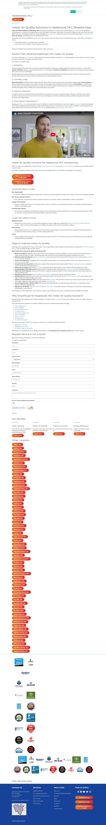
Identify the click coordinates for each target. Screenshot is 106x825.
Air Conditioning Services (40, 793)
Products (56, 803)
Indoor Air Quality (38, 801)
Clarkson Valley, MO (20, 470)
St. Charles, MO (19, 596)
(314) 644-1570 (15, 796)
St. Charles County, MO (21, 592)
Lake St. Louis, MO (20, 537)
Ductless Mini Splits (20, 314)
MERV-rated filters (45, 274)
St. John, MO (18, 599)
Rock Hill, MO (18, 577)
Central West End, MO (21, 459)
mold (32, 223)
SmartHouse (77, 30)
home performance (88, 34)
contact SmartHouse (68, 166)
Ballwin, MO (18, 448)
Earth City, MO (18, 496)
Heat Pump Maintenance (21, 309)
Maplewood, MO (19, 548)
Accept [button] (73, 11)
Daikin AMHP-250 (36, 286)
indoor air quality (29, 57)
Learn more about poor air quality (51, 166)
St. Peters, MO (18, 610)
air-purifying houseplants (78, 264)
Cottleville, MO (19, 478)
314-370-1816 (15, 23)
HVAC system (22, 104)
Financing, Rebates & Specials (62, 793)
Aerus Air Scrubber (49, 286)
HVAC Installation (19, 307)
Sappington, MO (19, 581)
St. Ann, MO (17, 588)
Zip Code (14, 383)
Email (14, 369)
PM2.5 (29, 230)
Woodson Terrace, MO (21, 647)
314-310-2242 (24, 326)
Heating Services (38, 791)
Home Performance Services (41, 796)
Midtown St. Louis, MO (21, 559)
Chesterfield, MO (19, 466)
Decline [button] (79, 11)
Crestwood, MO (19, 481)
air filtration (40, 107)
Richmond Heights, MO (21, 574)
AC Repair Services (20, 311)
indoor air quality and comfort (64, 107)
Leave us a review (84, 802)
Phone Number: (16, 363)
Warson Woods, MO (20, 629)
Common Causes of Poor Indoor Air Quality (23, 182)
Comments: (15, 390)
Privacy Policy (58, 808)
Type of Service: (16, 356)
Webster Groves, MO (20, 633)
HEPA (36, 274)
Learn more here (50, 281)
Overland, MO (18, 570)
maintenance (77, 104)
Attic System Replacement (22, 313)
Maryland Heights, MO (21, 551)
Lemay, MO (17, 540)
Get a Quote (18, 19)
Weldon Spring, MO (20, 636)
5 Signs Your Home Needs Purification (23, 176)
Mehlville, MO (18, 555)
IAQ (22, 32)
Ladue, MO (17, 533)
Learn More (15, 422)
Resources (57, 801)
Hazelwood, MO (19, 526)
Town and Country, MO (21, 618)
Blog (55, 798)
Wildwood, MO (18, 640)
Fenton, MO (18, 507)
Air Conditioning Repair (21, 320)
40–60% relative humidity (73, 276)
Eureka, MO (17, 503)
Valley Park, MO (19, 625)
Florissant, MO (18, 511)
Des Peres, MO (18, 492)
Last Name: (15, 349)
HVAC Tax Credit (19, 316)
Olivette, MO (18, 566)
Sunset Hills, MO (19, 614)
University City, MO (20, 621)
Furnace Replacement (20, 306)
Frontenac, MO (19, 514)
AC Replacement (19, 318)
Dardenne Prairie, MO (21, 489)
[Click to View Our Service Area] (19, 809)
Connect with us (52, 34)
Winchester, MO (19, 644)
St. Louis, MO (18, 607)
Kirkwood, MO (18, 529)
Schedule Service (84, 797)
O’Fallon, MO (18, 562)
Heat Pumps (36, 798)
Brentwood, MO (19, 452)
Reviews (56, 796)
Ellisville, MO (18, 500)
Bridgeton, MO (19, 455)
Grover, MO (17, 522)
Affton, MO (17, 444)
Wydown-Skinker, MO (21, 651)
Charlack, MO (18, 463)
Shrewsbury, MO (19, 585)
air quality (39, 267)
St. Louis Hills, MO (19, 603)
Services (56, 806)
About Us (56, 791)
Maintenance (37, 803)
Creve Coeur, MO (19, 485)
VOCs (63, 57)
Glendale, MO (18, 518)
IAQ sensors (52, 279)
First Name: (15, 342)
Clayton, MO (18, 474)
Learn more (18, 435)
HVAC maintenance (69, 269)
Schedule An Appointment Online (23, 328)
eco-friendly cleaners (41, 257)
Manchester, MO (19, 544)
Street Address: (16, 376)
